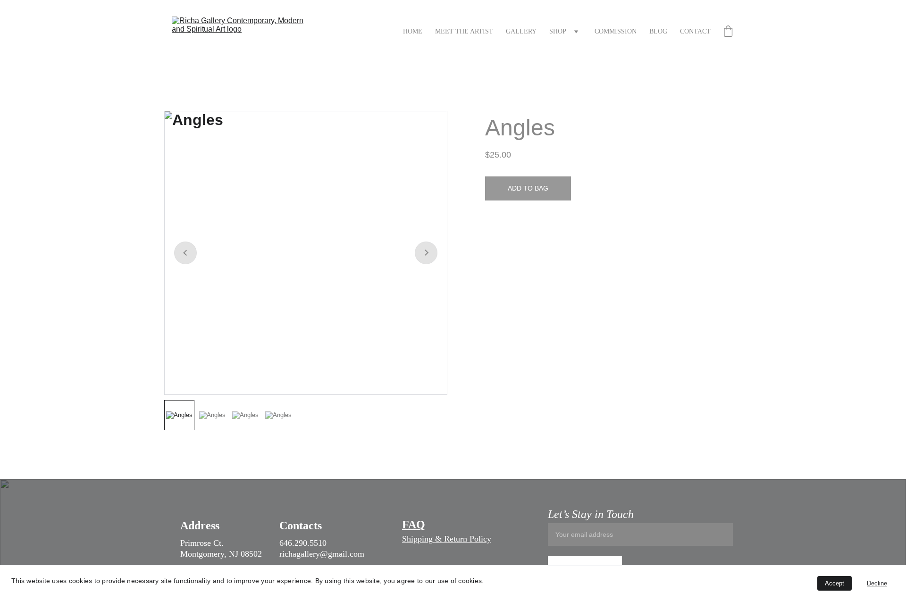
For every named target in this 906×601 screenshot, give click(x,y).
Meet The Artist (464, 31)
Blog (658, 31)
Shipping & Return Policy (446, 538)
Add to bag (528, 188)
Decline (877, 583)
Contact (695, 31)
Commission (616, 31)
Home (412, 31)
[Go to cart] (728, 32)
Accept (834, 583)
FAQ (413, 524)
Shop (557, 31)
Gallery (521, 31)
